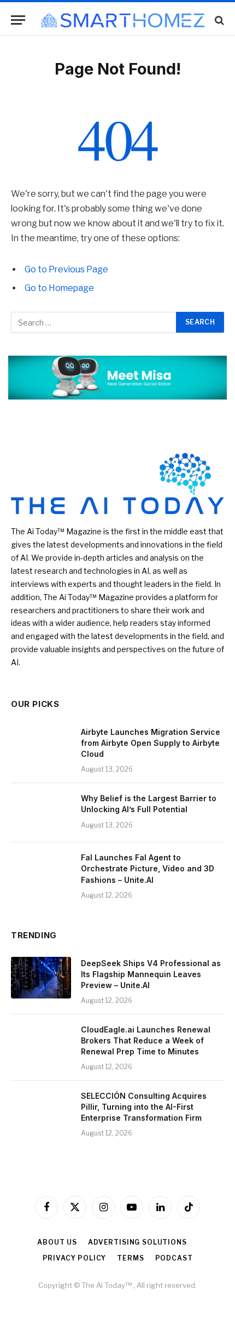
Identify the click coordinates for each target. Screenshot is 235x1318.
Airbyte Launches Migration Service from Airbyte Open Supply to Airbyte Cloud (150, 742)
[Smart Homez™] (123, 20)
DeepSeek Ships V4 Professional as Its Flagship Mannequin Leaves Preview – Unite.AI (151, 974)
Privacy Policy (75, 1258)
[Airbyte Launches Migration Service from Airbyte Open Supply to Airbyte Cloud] (41, 746)
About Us (57, 1242)
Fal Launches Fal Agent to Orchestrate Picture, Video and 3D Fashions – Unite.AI (147, 868)
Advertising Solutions (137, 1242)
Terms (130, 1258)
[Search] (218, 20)
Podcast (174, 1258)
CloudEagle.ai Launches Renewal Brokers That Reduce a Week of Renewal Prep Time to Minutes (145, 1040)
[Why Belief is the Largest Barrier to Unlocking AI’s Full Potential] (41, 813)
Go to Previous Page (66, 269)
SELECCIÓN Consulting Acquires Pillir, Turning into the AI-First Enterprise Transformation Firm (144, 1106)
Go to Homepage (59, 288)
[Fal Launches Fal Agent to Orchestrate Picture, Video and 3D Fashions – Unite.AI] (41, 872)
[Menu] (18, 20)
